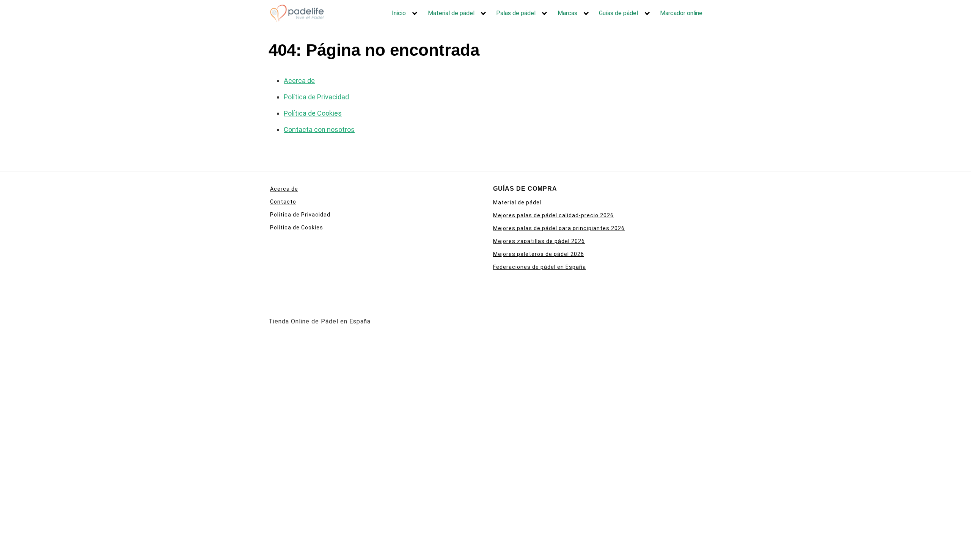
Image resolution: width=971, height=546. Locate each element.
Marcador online (681, 13)
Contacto (283, 202)
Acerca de (299, 81)
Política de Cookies (313, 113)
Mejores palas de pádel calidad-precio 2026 (553, 215)
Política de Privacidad (316, 97)
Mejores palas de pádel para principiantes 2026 (559, 228)
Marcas (567, 13)
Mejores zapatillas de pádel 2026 (539, 241)
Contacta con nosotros (319, 129)
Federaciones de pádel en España (539, 267)
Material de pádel (451, 13)
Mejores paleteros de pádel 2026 (538, 254)
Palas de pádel (516, 13)
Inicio (399, 13)
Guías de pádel (618, 13)
